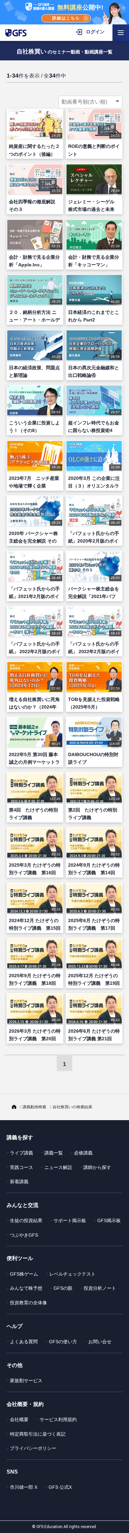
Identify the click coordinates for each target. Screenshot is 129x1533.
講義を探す (20, 1137)
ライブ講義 (21, 1152)
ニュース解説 (58, 1167)
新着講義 (19, 1181)
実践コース (21, 1167)
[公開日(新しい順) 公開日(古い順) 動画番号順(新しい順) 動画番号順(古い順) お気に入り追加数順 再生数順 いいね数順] (90, 102)
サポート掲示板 (70, 1220)
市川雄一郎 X (23, 1487)
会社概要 (19, 1419)
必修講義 (83, 1152)
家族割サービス (26, 1380)
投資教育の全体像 (28, 1302)
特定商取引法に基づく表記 (37, 1434)
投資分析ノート (100, 1288)
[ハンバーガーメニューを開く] (120, 32)
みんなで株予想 (26, 1288)
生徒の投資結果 (26, 1220)
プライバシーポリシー (33, 1448)
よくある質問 (24, 1341)
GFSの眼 (63, 1288)
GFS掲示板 (109, 1220)
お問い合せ (99, 1341)
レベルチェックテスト (72, 1274)
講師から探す (97, 1167)
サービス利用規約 (58, 1419)
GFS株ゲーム (24, 1274)
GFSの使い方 (63, 1341)
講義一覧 (53, 1152)
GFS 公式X (60, 1487)
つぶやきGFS (24, 1235)
